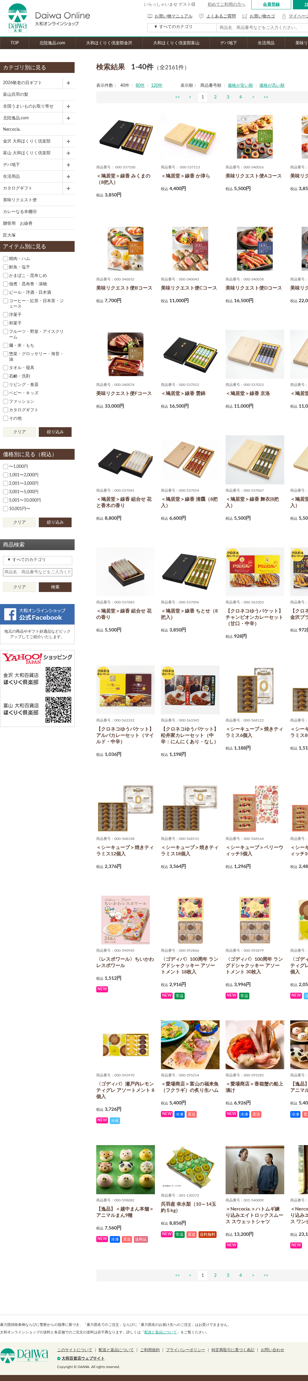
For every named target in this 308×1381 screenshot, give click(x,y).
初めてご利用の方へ (226, 4)
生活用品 (266, 43)
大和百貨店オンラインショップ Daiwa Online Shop (45, 18)
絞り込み (55, 432)
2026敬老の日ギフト (22, 83)
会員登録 (271, 4)
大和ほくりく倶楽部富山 (176, 43)
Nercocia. (11, 129)
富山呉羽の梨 (15, 94)
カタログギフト (17, 188)
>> (265, 97)
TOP (15, 43)
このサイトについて (74, 1350)
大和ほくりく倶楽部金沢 (109, 43)
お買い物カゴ (262, 16)
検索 (55, 587)
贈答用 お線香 (17, 223)
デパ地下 (228, 43)
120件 (156, 85)
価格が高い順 (272, 85)
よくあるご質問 (221, 16)
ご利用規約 (150, 1350)
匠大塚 (9, 235)
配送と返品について (160, 1332)
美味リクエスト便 (20, 200)
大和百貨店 (24, 1355)
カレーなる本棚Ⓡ (20, 212)
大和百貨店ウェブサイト (83, 1359)
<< (177, 97)
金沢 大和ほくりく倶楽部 (27, 141)
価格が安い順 (240, 85)
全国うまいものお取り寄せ (28, 106)
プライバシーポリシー (185, 1350)
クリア (19, 432)
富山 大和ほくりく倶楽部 (27, 153)
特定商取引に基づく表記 (232, 1350)
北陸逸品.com (52, 43)
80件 (140, 85)
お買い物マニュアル (173, 16)
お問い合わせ (272, 1350)
